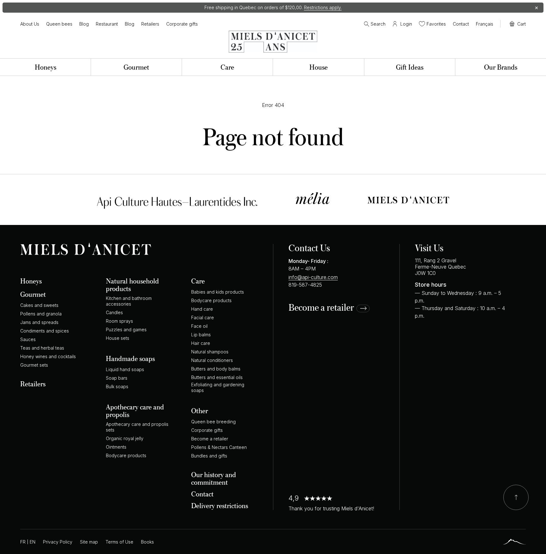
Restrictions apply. (323, 7)
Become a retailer (321, 307)
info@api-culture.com (313, 277)
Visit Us (429, 247)
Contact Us (309, 247)
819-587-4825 (305, 285)
